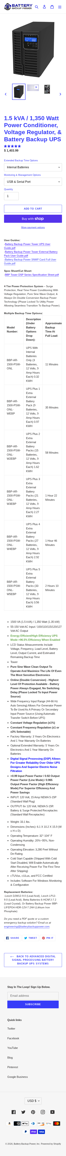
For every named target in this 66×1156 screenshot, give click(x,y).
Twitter (11, 1028)
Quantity (8, 189)
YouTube (12, 1047)
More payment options (33, 227)
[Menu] (60, 7)
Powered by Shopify (51, 1144)
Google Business (17, 1076)
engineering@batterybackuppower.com (27, 926)
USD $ (31, 1100)
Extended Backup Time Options (21, 160)
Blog (10, 1057)
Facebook (13, 1038)
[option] (19, 92)
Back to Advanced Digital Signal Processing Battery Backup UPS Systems (34, 960)
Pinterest (12, 1067)
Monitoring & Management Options (22, 175)
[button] (12, 146)
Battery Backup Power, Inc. (27, 1144)
